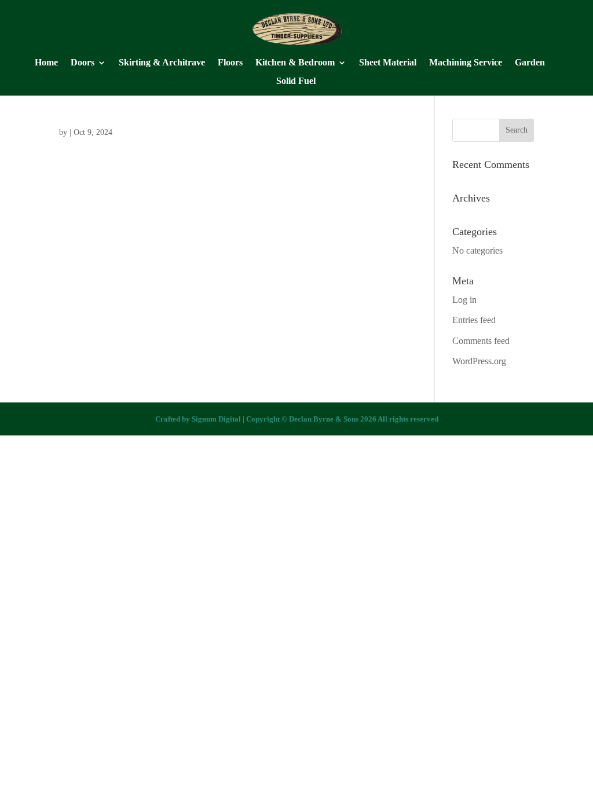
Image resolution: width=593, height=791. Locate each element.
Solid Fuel (296, 81)
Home (46, 62)
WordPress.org (479, 361)
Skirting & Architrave (162, 62)
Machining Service (465, 62)
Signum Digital (216, 419)
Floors (230, 62)
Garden (530, 62)
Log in (464, 300)
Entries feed (474, 320)
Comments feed (481, 341)
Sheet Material (387, 62)
